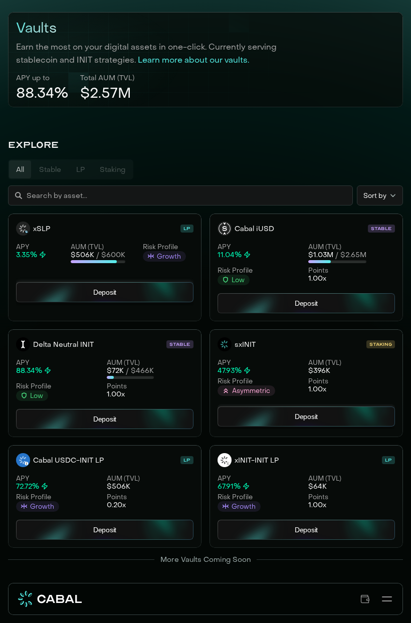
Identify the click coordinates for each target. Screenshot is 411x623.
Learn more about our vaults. (193, 60)
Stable (50, 169)
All (20, 169)
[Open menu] (387, 599)
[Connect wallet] (365, 599)
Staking (112, 169)
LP (80, 169)
